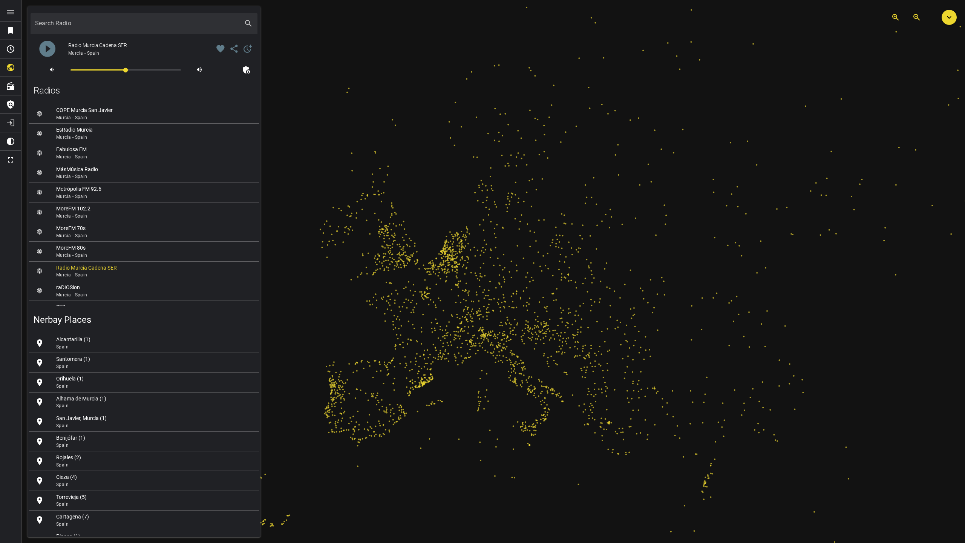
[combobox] (137, 26)
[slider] (125, 69)
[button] (949, 17)
